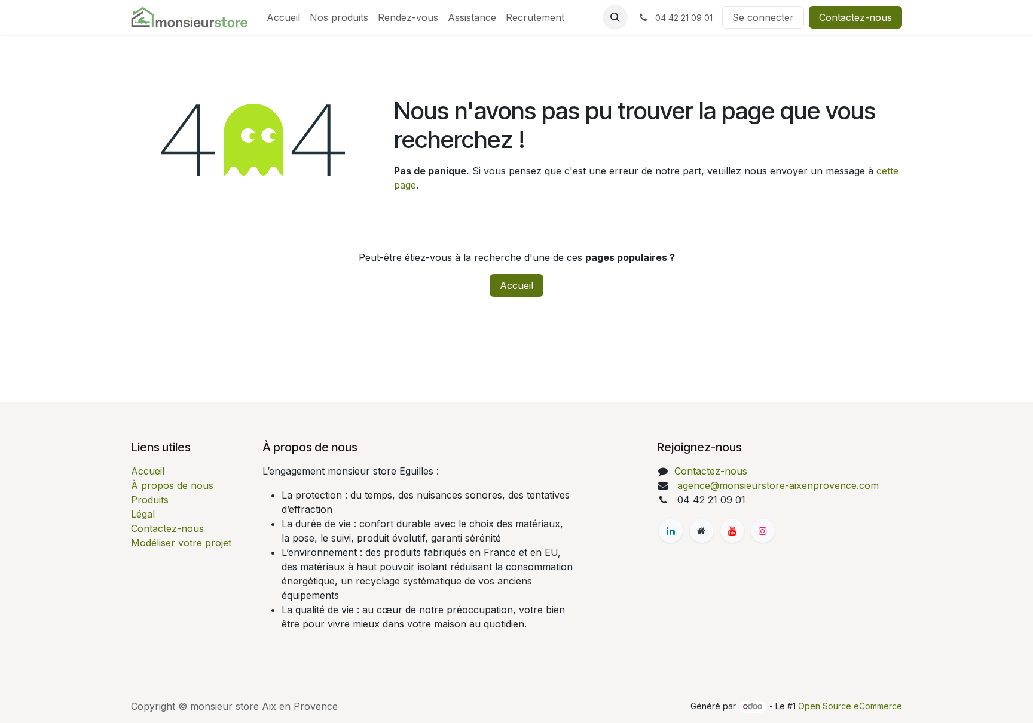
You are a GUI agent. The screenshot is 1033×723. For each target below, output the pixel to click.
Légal (143, 514)
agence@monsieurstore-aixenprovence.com (776, 485)
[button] (615, 17)
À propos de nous (172, 485)
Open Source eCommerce (850, 706)
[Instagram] (763, 531)
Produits (150, 500)
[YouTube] (732, 531)
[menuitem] (283, 17)
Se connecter (763, 17)
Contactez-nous (855, 17)
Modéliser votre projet (181, 543)
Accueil (516, 285)
